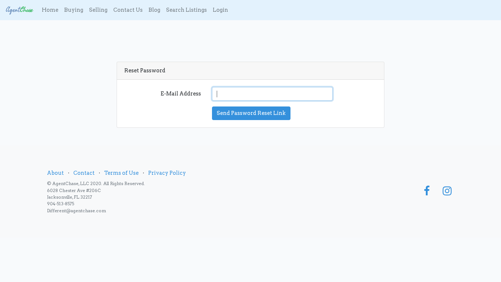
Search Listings (186, 10)
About (55, 173)
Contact (84, 173)
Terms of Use (121, 173)
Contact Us (128, 10)
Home (50, 10)
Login (220, 10)
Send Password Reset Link (251, 113)
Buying (73, 10)
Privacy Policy (167, 173)
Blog (154, 10)
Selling (98, 10)
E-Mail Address (181, 93)
